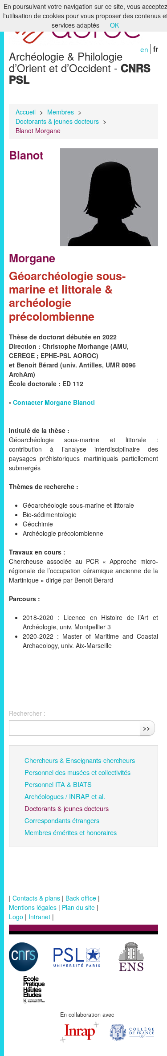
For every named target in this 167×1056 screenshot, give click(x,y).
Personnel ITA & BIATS (58, 784)
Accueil (26, 111)
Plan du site (78, 907)
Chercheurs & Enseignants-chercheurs (79, 760)
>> (146, 727)
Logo (16, 916)
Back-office (80, 897)
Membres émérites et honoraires (70, 832)
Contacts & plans (36, 897)
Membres (60, 111)
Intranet (39, 916)
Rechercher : (27, 713)
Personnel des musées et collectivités (77, 772)
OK (114, 24)
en (144, 49)
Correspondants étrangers (61, 820)
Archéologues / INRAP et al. (64, 796)
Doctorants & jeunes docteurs (57, 121)
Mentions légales (33, 907)
